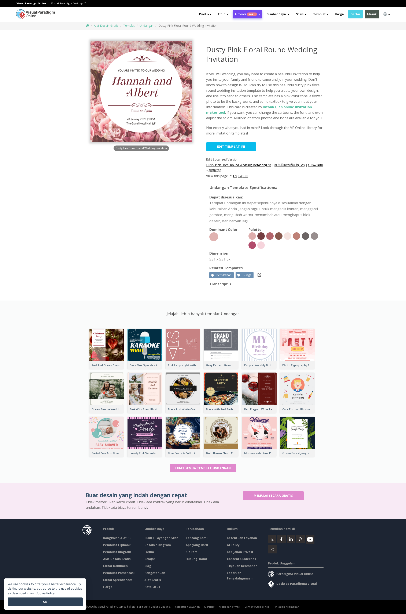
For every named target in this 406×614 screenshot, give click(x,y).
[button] (223, 14)
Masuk (372, 14)
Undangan (147, 26)
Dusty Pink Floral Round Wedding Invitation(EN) (238, 165)
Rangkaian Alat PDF (118, 538)
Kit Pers (192, 552)
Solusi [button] (300, 14)
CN (245, 176)
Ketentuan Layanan (242, 538)
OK (45, 601)
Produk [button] (204, 14)
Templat (129, 26)
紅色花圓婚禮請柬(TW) (289, 165)
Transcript (218, 283)
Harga (339, 14)
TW (240, 176)
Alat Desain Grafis (106, 26)
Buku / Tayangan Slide (161, 538)
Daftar (355, 14)
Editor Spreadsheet (118, 580)
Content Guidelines (241, 559)
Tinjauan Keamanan (242, 566)
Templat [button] (319, 14)
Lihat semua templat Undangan (203, 468)
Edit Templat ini (231, 146)
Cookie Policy (45, 593)
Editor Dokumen (115, 566)
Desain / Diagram (157, 545)
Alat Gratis (152, 580)
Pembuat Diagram (117, 552)
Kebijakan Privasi (240, 552)
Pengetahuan (154, 573)
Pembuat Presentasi (118, 573)
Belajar (149, 559)
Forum (149, 552)
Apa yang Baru (197, 545)
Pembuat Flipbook (117, 545)
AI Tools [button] (245, 14)
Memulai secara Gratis (273, 495)
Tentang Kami (196, 538)
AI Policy (233, 545)
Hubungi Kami (196, 559)
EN (235, 176)
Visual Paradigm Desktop (67, 3)
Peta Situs (152, 587)
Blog (147, 566)
